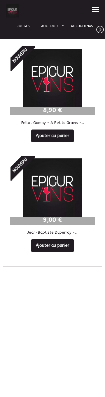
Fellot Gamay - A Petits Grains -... (52, 122)
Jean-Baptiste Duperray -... (52, 232)
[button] (100, 28)
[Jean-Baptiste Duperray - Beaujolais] (52, 187)
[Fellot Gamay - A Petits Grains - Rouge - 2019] (52, 78)
